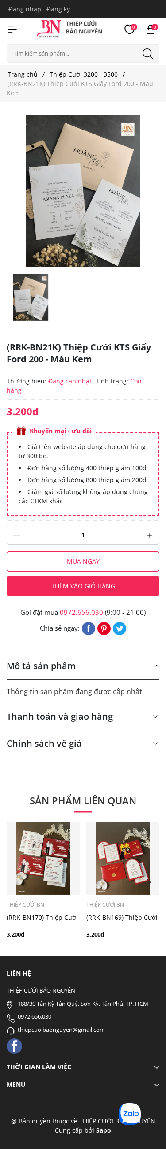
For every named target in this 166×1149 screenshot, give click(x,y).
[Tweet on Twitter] (119, 627)
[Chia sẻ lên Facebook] (88, 627)
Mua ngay (83, 561)
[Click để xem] (83, 191)
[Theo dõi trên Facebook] (14, 1045)
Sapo (103, 1130)
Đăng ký (58, 9)
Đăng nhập (24, 9)
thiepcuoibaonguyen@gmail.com (61, 1030)
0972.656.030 (81, 612)
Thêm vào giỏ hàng (83, 586)
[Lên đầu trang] (147, 1130)
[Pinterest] (104, 627)
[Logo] (69, 28)
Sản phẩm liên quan (83, 800)
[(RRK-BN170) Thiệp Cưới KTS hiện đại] (43, 858)
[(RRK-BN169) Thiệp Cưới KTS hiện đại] (122, 858)
